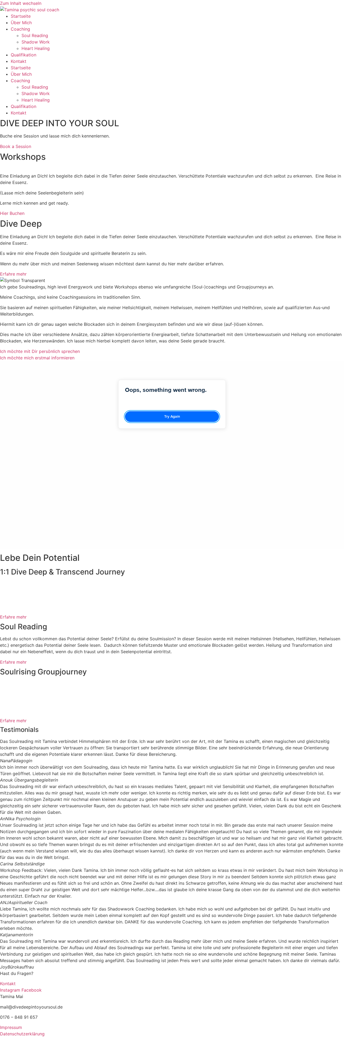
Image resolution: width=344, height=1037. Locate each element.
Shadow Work (36, 42)
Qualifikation (23, 54)
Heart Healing (36, 48)
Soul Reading (35, 35)
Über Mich (21, 22)
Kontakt (18, 61)
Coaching (20, 29)
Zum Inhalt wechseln (20, 3)
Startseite (21, 16)
